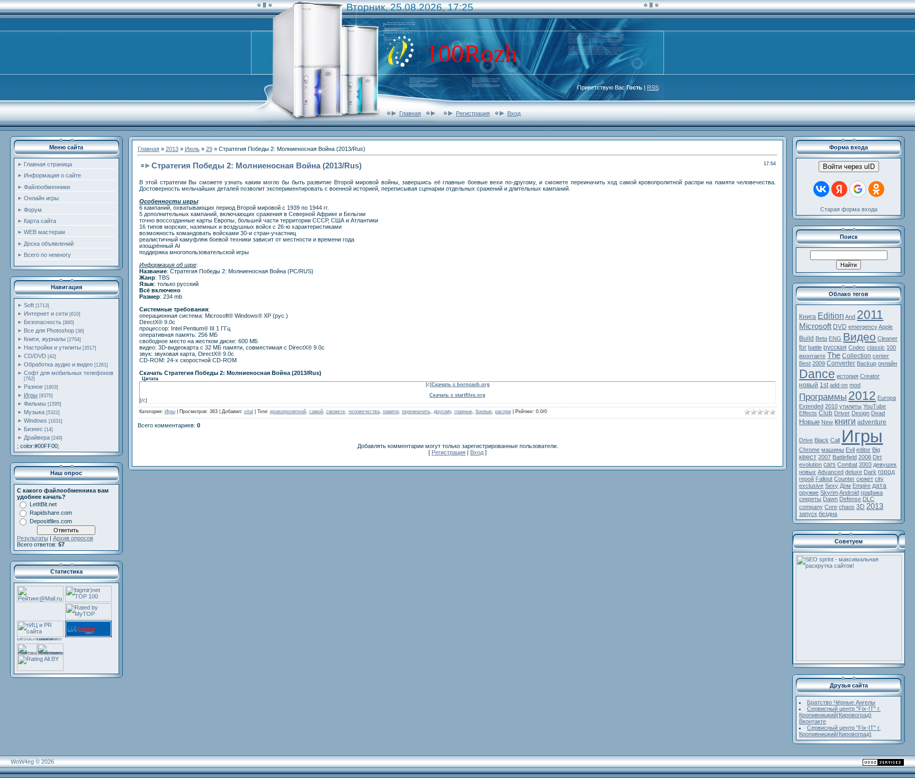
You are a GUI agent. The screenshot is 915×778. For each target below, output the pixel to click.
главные (463, 411)
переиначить (416, 411)
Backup (866, 363)
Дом (845, 485)
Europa (886, 398)
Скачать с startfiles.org (457, 395)
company (811, 507)
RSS (653, 87)
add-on (839, 385)
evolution (810, 464)
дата (879, 485)
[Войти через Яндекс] (839, 189)
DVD (840, 326)
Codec (856, 347)
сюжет (864, 479)
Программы (823, 396)
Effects (808, 413)
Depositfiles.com (51, 521)
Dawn (830, 499)
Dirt (877, 457)
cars (829, 464)
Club (825, 413)
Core (830, 507)
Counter (844, 479)
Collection (856, 356)
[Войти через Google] (857, 189)
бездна (828, 514)
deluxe (853, 472)
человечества (364, 411)
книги (845, 421)
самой (316, 411)
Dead (878, 413)
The (833, 355)
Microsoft (815, 326)
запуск (808, 514)
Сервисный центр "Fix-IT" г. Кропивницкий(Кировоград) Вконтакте (840, 715)
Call (835, 440)
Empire (862, 485)
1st (824, 385)
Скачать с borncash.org (461, 384)
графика (871, 492)
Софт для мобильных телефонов (68, 373)
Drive (806, 440)
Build (806, 338)
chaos (847, 507)
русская (835, 347)
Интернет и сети (46, 313)
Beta (821, 338)
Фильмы (35, 403)
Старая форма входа (848, 209)
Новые (809, 422)
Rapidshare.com (51, 512)
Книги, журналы (45, 339)
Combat (847, 464)
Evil (850, 449)
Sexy (831, 485)
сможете (335, 411)
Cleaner (887, 338)
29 (209, 149)
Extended (811, 406)
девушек (884, 464)
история (847, 376)
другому (442, 411)
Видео (859, 336)
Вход (514, 113)
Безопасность (42, 322)
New (827, 422)
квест (808, 457)
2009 (818, 363)
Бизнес (33, 429)
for (802, 347)
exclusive (811, 485)
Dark (870, 472)
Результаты (32, 538)
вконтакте (812, 356)
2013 (172, 149)
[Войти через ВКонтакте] (821, 189)
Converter (841, 363)
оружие (809, 492)
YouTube (874, 406)
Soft (29, 305)
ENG (835, 338)
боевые (484, 411)
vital (248, 411)
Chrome (809, 449)
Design (860, 413)
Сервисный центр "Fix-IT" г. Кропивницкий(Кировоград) (840, 731)
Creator (870, 376)
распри (503, 411)
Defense (850, 499)
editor (863, 449)
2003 (865, 464)
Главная (410, 113)
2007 (824, 457)
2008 (864, 457)
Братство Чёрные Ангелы (841, 702)
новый (808, 385)
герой (806, 479)
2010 (831, 406)
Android (849, 492)
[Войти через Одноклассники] (876, 189)
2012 (862, 396)
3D (860, 507)
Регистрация (473, 113)
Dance (817, 374)
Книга (807, 316)
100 (891, 347)
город (886, 472)
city (879, 479)
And (850, 317)
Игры (31, 395)
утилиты (850, 406)
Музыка (34, 412)
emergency (862, 327)
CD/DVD (35, 356)
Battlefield (844, 457)
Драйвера (37, 437)
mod (854, 385)
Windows (35, 420)
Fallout (823, 479)
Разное (33, 386)
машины (832, 449)
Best (805, 363)
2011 (870, 314)
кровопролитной (288, 411)
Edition (831, 315)
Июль (192, 149)
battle (815, 347)
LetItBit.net (43, 504)
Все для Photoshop (49, 330)
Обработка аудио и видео (58, 364)
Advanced (831, 472)
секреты (810, 499)
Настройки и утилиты (52, 347)
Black (821, 440)
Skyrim (829, 492)
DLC (868, 499)
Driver (842, 413)
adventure (871, 422)
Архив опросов (73, 538)
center (881, 356)
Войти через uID (849, 167)
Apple (885, 327)
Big (876, 449)
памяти (391, 411)
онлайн (887, 363)
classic (876, 347)
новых (807, 472)
